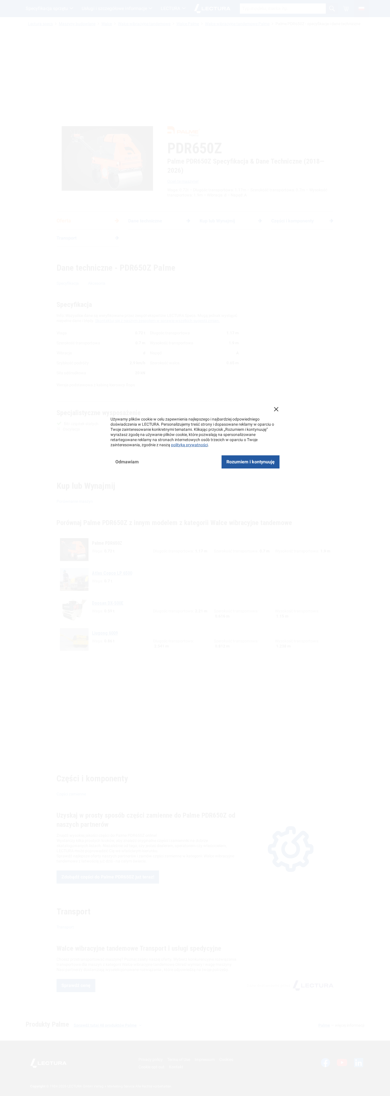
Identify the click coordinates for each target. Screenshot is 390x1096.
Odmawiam (127, 461)
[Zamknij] (276, 409)
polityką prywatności (189, 445)
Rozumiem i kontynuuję (250, 461)
